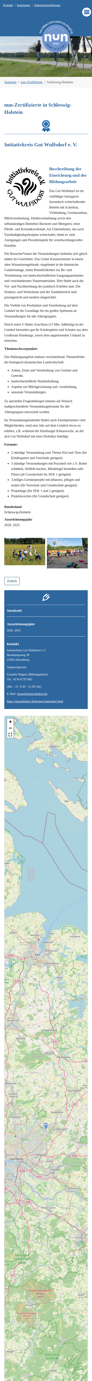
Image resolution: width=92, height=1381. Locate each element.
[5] (60, 71)
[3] (46, 71)
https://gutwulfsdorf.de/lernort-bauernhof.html (35, 701)
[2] (38, 71)
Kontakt (8, 5)
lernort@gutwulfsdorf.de (32, 694)
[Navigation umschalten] (86, 12)
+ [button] (10, 721)
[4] (53, 71)
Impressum (23, 5)
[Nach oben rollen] (82, 1371)
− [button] (10, 728)
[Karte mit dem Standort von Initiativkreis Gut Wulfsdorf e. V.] (46, 1126)
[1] (31, 71)
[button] (10, 734)
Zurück (12, 581)
